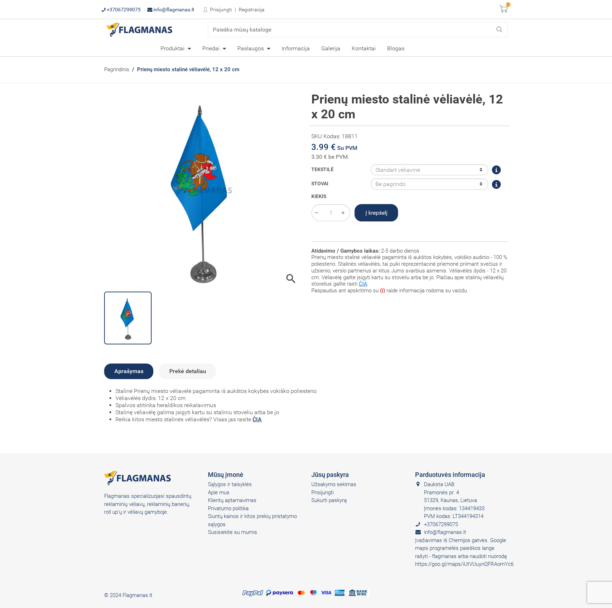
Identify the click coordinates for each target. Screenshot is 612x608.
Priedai (211, 48)
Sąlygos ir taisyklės (230, 484)
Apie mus (219, 492)
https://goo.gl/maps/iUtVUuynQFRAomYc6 (464, 564)
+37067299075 (123, 9)
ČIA (257, 419)
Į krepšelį (376, 212)
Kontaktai (364, 48)
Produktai (173, 48)
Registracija (252, 9)
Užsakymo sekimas (333, 484)
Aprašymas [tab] (128, 371)
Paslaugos (251, 48)
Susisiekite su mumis (232, 532)
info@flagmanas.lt (173, 9)
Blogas (395, 48)
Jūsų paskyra (330, 474)
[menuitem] (175, 48)
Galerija (330, 48)
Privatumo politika (228, 508)
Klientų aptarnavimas (232, 500)
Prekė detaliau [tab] (187, 371)
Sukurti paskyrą (329, 500)
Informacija (296, 48)
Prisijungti (220, 9)
